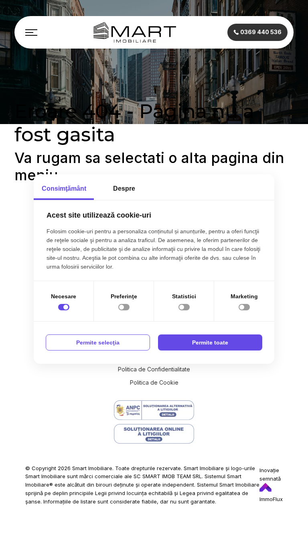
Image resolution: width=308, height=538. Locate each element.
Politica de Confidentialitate (154, 369)
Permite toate (210, 342)
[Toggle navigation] (31, 32)
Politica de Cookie (154, 382)
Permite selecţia (98, 342)
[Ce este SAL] (154, 410)
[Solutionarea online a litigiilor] (154, 434)
